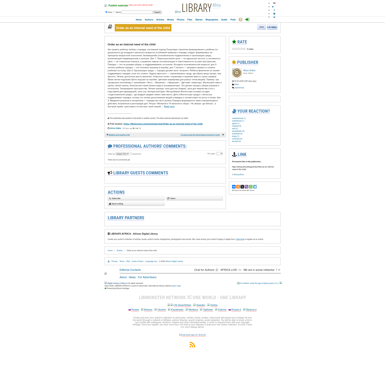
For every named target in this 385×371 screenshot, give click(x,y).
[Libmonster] (106, 273)
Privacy (114, 261)
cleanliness (239, 87)
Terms (121, 261)
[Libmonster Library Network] (281, 283)
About (123, 277)
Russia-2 (236, 309)
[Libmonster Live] (274, 17)
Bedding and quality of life (119, 134)
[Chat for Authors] (274, 13)
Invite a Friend (137, 261)
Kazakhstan (177, 309)
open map (176, 285)
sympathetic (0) (238, 131)
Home (110, 250)
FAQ (128, 261)
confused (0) (237, 138)
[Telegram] (255, 187)
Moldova (193, 309)
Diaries (120, 250)
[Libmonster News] (273, 6)
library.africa (239, 174)
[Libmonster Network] (258, 283)
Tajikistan (208, 309)
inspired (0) (236, 126)
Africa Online (115, 128)
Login (274, 27)
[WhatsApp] (251, 187)
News (132, 277)
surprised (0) (237, 133)
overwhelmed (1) (239, 118)
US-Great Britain (182, 305)
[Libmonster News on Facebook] (274, 10)
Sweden (200, 305)
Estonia (222, 309)
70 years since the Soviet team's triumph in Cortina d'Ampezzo (201, 134)
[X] (242, 187)
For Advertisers (147, 277)
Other (236, 84)
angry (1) (235, 136)
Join (268, 27)
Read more (169, 106)
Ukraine (161, 309)
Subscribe (116, 198)
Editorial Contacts (130, 270)
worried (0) (236, 141)
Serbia (213, 305)
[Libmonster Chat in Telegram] (218, 270)
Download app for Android (193, 334)
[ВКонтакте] (234, 187)
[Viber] (246, 187)
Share (173, 198)
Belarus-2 (251, 309)
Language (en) (151, 261)
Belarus (148, 309)
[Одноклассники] (238, 187)
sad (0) (235, 128)
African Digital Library (174, 261)
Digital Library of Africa (116, 283)
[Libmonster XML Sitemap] (192, 346)
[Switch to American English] (274, 3)
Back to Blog (117, 204)
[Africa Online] (237, 77)
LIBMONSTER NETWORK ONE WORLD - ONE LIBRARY (192, 297)
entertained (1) (238, 120)
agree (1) (236, 123)
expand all (136, 153)
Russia (135, 309)
